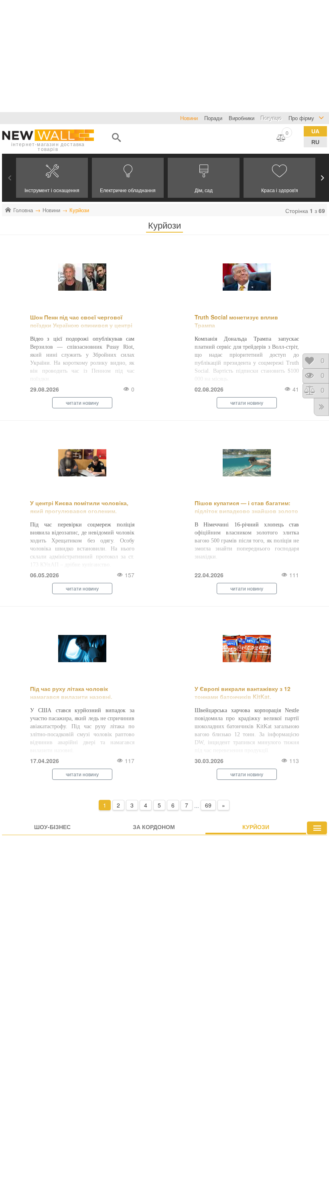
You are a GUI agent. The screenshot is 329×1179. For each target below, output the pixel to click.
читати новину (82, 402)
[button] (9, 177)
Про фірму (301, 118)
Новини (51, 210)
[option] (52, 178)
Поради (213, 118)
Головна (23, 210)
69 (208, 805)
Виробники (241, 118)
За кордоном (154, 827)
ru (315, 142)
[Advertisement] (164, 56)
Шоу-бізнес (52, 827)
